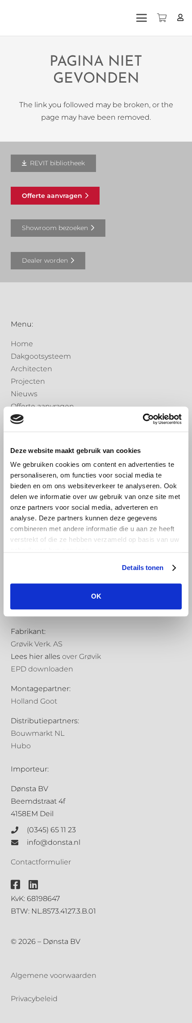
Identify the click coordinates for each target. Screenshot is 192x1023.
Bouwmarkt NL (37, 733)
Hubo (21, 746)
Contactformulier (41, 862)
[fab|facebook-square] (15, 884)
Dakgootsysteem (41, 356)
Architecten (31, 369)
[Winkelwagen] (161, 18)
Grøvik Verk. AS (37, 644)
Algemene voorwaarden (53, 975)
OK (96, 596)
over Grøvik (81, 656)
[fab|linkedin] (33, 884)
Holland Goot (34, 701)
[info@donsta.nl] (19, 842)
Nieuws (24, 394)
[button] (141, 18)
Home (22, 344)
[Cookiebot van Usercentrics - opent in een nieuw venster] (143, 419)
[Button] (180, 17)
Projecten (28, 381)
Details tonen (142, 567)
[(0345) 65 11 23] (19, 830)
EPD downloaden (42, 669)
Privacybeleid (34, 998)
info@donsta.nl (53, 842)
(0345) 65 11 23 (51, 830)
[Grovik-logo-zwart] (97, 18)
